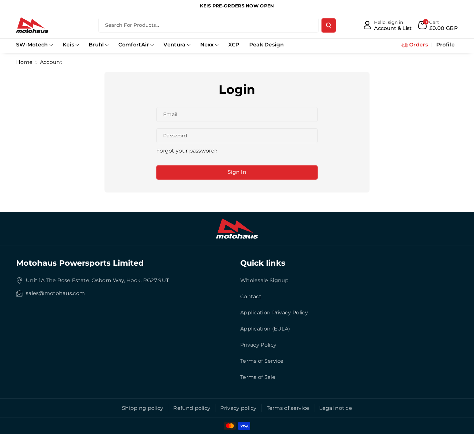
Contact (251, 296)
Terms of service (288, 408)
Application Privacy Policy (274, 313)
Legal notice (335, 408)
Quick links (262, 263)
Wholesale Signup (264, 280)
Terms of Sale (257, 377)
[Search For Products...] (328, 25)
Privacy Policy (258, 345)
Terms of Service (262, 361)
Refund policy (191, 408)
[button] (34, 45)
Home (24, 62)
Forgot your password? (187, 151)
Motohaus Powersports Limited (80, 263)
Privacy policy (238, 408)
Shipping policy (142, 408)
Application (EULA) (265, 329)
